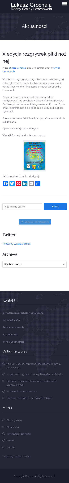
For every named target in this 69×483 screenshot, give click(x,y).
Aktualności (13, 427)
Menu (64, 3)
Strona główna (14, 420)
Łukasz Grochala (17, 68)
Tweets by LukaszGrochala (16, 243)
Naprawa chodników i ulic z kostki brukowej (29, 398)
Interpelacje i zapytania (18, 434)
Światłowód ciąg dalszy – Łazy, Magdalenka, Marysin (34, 374)
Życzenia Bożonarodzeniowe (22, 391)
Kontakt (11, 447)
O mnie (10, 440)
